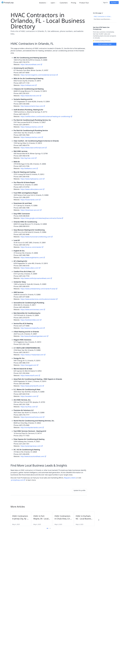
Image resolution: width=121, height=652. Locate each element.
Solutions (42, 3)
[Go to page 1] (47, 528)
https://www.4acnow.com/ (30, 96)
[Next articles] (99, 520)
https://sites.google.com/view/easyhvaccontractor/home (41, 218)
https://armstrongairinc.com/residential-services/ (38, 75)
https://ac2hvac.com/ (28, 407)
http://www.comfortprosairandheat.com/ (35, 278)
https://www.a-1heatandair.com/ (32, 355)
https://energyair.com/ (28, 365)
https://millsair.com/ (28, 85)
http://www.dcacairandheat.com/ (32, 456)
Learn (53, 3)
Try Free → (114, 2)
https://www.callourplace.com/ (32, 189)
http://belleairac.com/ (28, 168)
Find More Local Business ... (102, 19)
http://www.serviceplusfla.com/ (32, 328)
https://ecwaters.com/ (28, 396)
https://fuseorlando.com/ (30, 200)
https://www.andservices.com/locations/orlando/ (38, 299)
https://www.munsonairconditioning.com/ (36, 237)
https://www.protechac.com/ (31, 127)
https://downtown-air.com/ (30, 210)
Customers (64, 3)
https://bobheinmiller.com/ (30, 320)
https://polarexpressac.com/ (31, 446)
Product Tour (84, 3)
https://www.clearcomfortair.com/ (33, 148)
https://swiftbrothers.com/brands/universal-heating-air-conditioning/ (45, 116)
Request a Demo (70, 478)
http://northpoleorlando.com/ (31, 427)
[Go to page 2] (48, 528)
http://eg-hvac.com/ (28, 158)
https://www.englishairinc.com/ (32, 257)
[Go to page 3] (50, 528)
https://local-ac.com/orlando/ (31, 247)
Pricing (73, 3)
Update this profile (79, 490)
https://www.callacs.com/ (30, 268)
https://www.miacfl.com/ (29, 375)
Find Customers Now (104, 44)
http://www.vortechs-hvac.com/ (32, 106)
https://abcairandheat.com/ (30, 64)
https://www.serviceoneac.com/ (32, 309)
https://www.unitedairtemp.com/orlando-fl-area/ (38, 289)
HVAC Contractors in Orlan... (103, 16)
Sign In (105, 2)
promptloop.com (17, 480)
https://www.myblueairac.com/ (32, 179)
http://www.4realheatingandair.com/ (34, 336)
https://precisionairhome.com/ (32, 417)
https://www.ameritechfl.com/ (31, 386)
